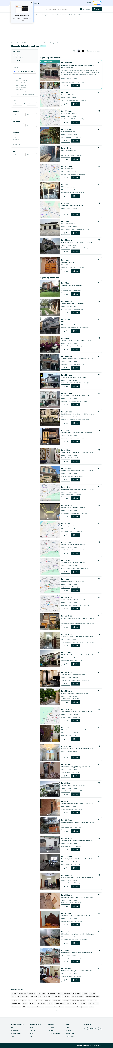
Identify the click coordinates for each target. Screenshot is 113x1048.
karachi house (16, 1007)
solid (29, 1007)
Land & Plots (78, 15)
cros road (32, 1003)
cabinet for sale (59, 1003)
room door (15, 1000)
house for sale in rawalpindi (42, 1000)
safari (30, 1000)
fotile (91, 1007)
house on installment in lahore (54, 1007)
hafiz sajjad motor (82, 1007)
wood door (66, 996)
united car (25, 996)
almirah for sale (92, 1000)
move (14, 993)
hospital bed (15, 996)
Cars (37, 15)
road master (34, 996)
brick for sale (56, 1000)
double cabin (51, 993)
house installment (38, 1007)
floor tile (24, 1000)
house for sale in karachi (78, 1000)
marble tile (66, 1000)
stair (59, 993)
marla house (41, 993)
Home (13, 43)
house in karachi (93, 1003)
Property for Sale (21, 43)
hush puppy (82, 1003)
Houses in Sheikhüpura (35, 43)
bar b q (50, 1003)
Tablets (70, 15)
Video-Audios (61, 15)
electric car (32, 993)
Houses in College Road (51, 43)
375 (24, 1007)
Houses (52, 15)
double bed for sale (77, 996)
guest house (66, 993)
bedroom (57, 996)
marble (85, 993)
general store (16, 1003)
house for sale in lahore (92, 996)
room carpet (76, 993)
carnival (25, 1003)
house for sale (22, 993)
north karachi (41, 1003)
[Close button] (32, 3)
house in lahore (70, 1007)
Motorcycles (44, 15)
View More (55, 1011)
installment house (71, 1003)
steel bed (92, 993)
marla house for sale (45, 996)
